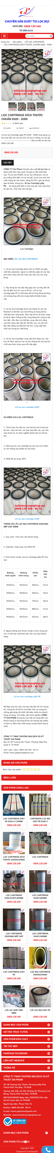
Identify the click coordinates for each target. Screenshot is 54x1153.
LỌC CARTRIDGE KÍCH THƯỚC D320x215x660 (14, 858)
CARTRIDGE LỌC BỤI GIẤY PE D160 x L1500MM (40, 821)
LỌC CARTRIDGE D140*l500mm (40, 934)
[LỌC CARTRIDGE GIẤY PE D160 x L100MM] (14, 805)
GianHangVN (32, 1152)
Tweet (21, 128)
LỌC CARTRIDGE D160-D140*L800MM (14, 896)
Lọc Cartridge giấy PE (14, 973)
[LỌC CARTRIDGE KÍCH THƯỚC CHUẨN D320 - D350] (27, 75)
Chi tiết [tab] (7, 163)
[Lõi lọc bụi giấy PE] (40, 996)
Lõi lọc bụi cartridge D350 (27, 519)
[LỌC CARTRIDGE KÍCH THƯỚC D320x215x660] (14, 843)
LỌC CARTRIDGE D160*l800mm (40, 896)
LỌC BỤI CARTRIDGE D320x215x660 (40, 973)
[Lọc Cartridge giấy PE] (14, 958)
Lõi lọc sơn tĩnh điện (14, 1011)
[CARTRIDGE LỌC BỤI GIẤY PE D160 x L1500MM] (40, 805)
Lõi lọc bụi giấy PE (40, 1010)
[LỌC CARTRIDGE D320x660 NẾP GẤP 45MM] (14, 920)
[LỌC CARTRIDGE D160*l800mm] (40, 881)
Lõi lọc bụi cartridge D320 (27, 407)
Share (8, 128)
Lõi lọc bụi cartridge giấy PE (27, 696)
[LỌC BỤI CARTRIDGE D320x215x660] (40, 958)
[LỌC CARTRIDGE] (40, 843)
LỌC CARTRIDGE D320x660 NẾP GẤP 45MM (14, 936)
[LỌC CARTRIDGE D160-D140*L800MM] (14, 881)
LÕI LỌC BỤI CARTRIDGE (26, 259)
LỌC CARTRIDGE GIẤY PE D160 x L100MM (14, 820)
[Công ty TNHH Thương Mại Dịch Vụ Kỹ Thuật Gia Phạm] (27, 32)
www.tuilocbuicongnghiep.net (26, 1115)
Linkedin (35, 128)
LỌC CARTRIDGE (40, 857)
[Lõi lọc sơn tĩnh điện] (14, 996)
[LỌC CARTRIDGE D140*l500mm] (40, 920)
